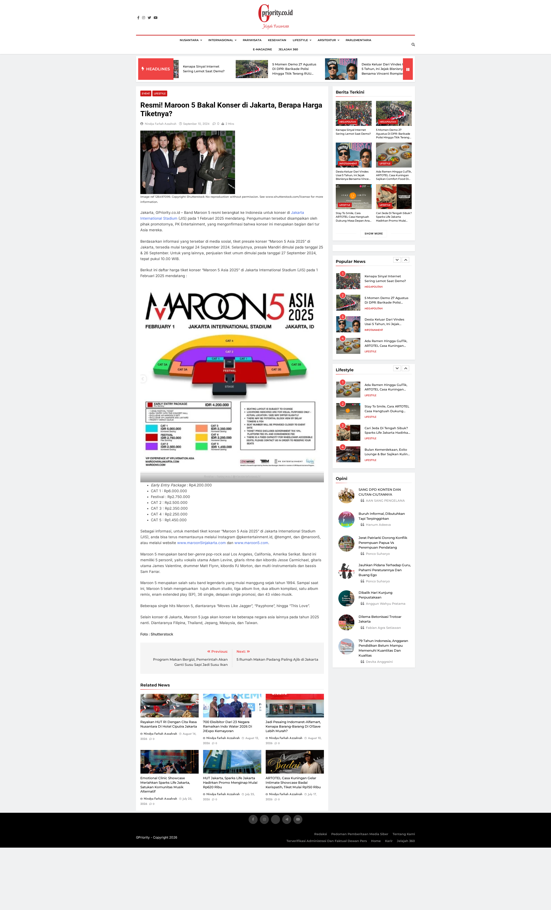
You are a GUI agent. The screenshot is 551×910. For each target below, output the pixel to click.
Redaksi (320, 834)
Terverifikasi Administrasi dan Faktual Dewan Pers (326, 841)
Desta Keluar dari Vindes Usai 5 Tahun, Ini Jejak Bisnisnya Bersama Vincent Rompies (335, 69)
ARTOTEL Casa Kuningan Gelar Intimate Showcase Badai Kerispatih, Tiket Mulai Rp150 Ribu (293, 782)
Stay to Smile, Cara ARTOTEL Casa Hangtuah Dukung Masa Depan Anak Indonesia (387, 345)
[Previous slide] (397, 260)
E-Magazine (262, 49)
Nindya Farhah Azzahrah (160, 124)
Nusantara (189, 40)
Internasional (220, 40)
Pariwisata (252, 40)
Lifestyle (300, 40)
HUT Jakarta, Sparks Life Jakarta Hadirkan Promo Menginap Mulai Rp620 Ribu (230, 782)
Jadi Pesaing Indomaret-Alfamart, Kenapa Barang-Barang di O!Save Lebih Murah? (293, 726)
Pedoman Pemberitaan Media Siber (359, 834)
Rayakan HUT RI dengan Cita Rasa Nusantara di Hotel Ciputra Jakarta (168, 724)
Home (376, 841)
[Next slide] (405, 260)
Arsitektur (327, 40)
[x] (275, 820)
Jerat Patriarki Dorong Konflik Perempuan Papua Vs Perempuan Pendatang (383, 543)
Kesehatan (277, 40)
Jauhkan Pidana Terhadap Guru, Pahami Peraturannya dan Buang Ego (385, 570)
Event (146, 93)
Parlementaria (358, 40)
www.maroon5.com (251, 543)
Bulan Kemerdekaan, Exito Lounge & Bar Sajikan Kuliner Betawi (388, 454)
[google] (286, 820)
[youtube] (155, 17)
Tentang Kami (404, 834)
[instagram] (143, 17)
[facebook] (138, 17)
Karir (389, 841)
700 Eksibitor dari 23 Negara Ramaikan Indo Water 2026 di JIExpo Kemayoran (227, 726)
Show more (374, 233)
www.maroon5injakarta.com (201, 543)
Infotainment (348, 163)
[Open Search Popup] (413, 44)
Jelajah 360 (288, 49)
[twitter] (149, 17)
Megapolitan (347, 121)
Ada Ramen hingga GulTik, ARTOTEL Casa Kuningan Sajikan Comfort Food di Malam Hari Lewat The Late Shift (394, 179)
